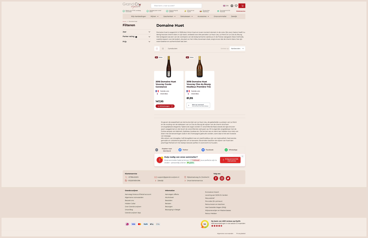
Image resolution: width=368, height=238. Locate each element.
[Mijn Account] (232, 6)
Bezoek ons (129, 200)
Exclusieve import (212, 192)
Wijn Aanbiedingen (138, 16)
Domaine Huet (133, 21)
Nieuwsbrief (209, 198)
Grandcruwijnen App (133, 213)
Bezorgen (169, 206)
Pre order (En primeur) (213, 201)
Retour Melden (211, 213)
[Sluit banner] (242, 156)
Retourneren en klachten (215, 204)
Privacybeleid (240, 233)
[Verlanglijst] (236, 6)
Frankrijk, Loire (164, 91)
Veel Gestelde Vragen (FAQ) (215, 207)
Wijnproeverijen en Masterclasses (218, 210)
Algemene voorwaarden (134, 197)
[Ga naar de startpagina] (132, 6)
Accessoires (202, 16)
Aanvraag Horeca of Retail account (138, 194)
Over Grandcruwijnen (133, 206)
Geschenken (168, 16)
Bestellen (168, 200)
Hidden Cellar (130, 203)
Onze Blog (129, 210)
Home (124, 21)
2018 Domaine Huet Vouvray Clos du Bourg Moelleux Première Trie (199, 84)
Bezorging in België (172, 210)
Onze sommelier (220, 16)
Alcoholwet (169, 197)
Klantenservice (240, 11)
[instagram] (222, 178)
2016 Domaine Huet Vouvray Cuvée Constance (166, 84)
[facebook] (216, 178)
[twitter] (228, 178)
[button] (136, 37)
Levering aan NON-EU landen (216, 195)
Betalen (168, 203)
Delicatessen (185, 16)
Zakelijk (234, 16)
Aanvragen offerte (172, 194)
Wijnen (153, 16)
